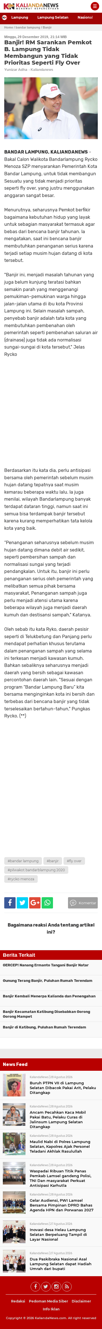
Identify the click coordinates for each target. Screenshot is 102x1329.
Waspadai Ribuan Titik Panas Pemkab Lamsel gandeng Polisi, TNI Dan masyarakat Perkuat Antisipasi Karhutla (60, 1178)
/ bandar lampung (27, 27)
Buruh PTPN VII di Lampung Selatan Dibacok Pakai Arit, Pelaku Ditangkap (63, 1088)
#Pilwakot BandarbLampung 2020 (36, 870)
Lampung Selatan (52, 17)
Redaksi (18, 1301)
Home (8, 27)
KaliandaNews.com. (51, 1318)
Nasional (85, 17)
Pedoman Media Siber (48, 1301)
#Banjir (53, 861)
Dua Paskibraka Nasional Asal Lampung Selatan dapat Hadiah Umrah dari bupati (61, 1264)
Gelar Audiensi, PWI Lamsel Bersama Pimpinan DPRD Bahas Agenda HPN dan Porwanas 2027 (62, 1205)
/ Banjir (46, 27)
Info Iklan (51, 1309)
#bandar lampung (23, 861)
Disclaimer (81, 1301)
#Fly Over (74, 861)
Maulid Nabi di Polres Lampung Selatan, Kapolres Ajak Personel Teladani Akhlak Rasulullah (60, 1146)
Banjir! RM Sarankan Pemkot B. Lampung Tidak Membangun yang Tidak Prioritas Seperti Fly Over (48, 52)
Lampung (19, 17)
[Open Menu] (95, 6)
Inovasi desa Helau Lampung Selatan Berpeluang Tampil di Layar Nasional (58, 1234)
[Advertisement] (51, 800)
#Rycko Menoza (21, 879)
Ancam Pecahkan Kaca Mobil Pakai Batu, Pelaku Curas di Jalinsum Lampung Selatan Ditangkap (58, 1119)
